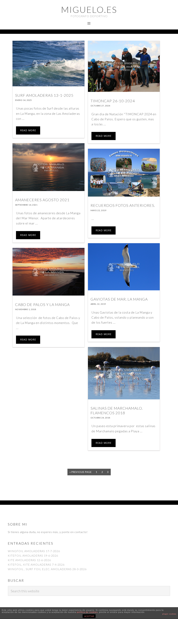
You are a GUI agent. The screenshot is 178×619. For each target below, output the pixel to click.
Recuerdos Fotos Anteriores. (123, 205)
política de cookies (87, 612)
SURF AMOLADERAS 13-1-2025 (44, 95)
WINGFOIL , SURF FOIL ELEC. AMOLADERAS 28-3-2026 (47, 569)
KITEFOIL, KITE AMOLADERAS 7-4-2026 (36, 564)
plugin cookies (169, 614)
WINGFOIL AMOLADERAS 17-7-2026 (34, 551)
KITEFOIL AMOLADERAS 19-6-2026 (33, 555)
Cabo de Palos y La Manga (42, 304)
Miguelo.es (89, 9)
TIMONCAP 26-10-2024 (113, 100)
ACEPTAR (89, 616)
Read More (28, 130)
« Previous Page (81, 473)
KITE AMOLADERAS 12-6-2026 (29, 560)
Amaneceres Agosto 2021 (42, 199)
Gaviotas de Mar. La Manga (119, 299)
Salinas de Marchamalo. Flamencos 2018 (117, 410)
